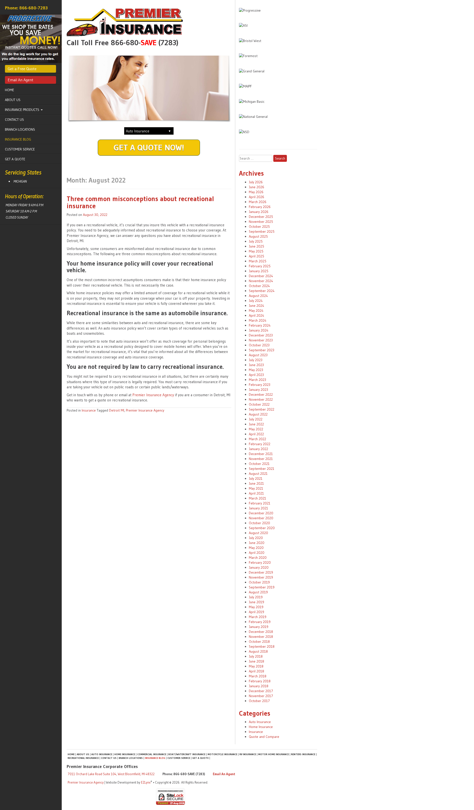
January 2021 (258, 508)
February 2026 (260, 207)
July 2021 (255, 478)
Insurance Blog (18, 139)
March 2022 (257, 439)
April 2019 (256, 612)
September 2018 (262, 646)
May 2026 (256, 192)
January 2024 (258, 330)
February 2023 (259, 384)
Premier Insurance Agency (153, 395)
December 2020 (261, 513)
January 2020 (259, 567)
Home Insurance (261, 727)
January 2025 (258, 271)
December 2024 (261, 276)
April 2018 (256, 671)
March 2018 (257, 676)
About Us (12, 100)
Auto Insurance (260, 722)
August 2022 (258, 414)
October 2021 (259, 463)
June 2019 (256, 602)
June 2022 (256, 424)
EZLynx (146, 782)
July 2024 (256, 300)
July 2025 (256, 241)
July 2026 (256, 182)
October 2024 (259, 286)
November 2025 (261, 221)
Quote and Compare (264, 736)
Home (9, 90)
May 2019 (256, 607)
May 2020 (256, 547)
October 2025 (259, 226)
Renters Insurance (303, 754)
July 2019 (256, 597)
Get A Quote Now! (149, 147)
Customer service (20, 149)
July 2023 (255, 360)
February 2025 (260, 266)
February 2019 (260, 622)
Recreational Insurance (83, 758)
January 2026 (258, 211)
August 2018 (258, 651)
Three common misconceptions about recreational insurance (140, 202)
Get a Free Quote (22, 68)
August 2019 (258, 592)
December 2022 (261, 394)
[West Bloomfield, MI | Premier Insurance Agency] (149, 22)
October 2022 (259, 404)
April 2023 (256, 375)
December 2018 (261, 631)
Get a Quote (15, 159)
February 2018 (260, 681)
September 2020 (262, 528)
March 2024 (257, 320)
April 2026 (256, 197)
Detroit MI (116, 410)
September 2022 (261, 409)
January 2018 (258, 686)
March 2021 (257, 498)
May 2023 (256, 370)
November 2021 (261, 459)
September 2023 (261, 350)
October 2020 (259, 523)
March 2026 (257, 202)
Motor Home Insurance (273, 754)
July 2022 (255, 419)
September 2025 (262, 231)
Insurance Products (22, 109)
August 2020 (258, 533)
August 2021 (258, 473)
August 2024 (258, 295)
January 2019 (258, 626)
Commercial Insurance (151, 754)
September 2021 (261, 468)
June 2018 (256, 661)
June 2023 (256, 365)
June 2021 (256, 483)
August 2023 (258, 355)
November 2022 (261, 399)
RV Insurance (247, 754)
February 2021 (259, 503)
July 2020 (256, 538)
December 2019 (261, 572)
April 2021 (256, 493)
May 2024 (256, 310)
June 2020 (256, 542)
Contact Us (14, 119)
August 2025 (258, 236)
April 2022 (256, 434)
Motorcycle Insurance (222, 754)
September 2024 (262, 291)
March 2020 (258, 557)
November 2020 (261, 518)
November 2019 (261, 577)
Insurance (89, 410)
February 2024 (260, 325)
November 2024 (261, 281)
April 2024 (256, 315)
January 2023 (258, 389)
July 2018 (256, 656)
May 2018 (256, 666)
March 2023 (257, 379)
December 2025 (261, 216)
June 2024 (256, 305)
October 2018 (259, 641)
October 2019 (259, 582)
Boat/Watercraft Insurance (186, 754)
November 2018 (261, 636)
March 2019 (257, 617)
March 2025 (257, 261)
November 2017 (261, 696)
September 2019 (262, 587)
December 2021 (261, 454)
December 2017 (261, 691)
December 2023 (261, 335)
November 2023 (261, 340)
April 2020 (256, 552)
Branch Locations (20, 129)
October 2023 (259, 345)
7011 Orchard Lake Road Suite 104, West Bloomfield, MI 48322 (111, 774)
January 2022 (258, 449)
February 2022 (259, 444)
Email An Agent (20, 79)
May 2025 (256, 251)
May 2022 (256, 429)
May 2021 (256, 488)
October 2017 (259, 701)
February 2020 (260, 562)
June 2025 (256, 246)
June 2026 (256, 187)
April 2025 (256, 256)
